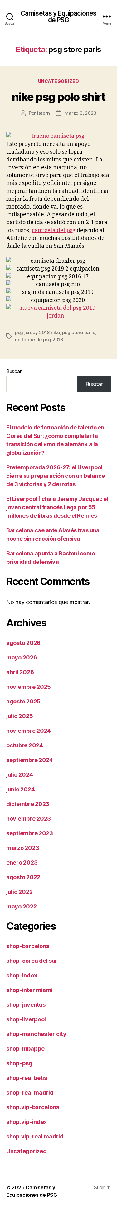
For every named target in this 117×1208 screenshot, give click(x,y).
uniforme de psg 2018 (39, 340)
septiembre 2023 (29, 833)
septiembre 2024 (29, 760)
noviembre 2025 (28, 686)
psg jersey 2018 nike (37, 332)
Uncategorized (58, 81)
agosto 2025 (23, 701)
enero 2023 (21, 862)
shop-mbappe (25, 1048)
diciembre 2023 (27, 804)
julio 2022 (19, 892)
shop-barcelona (27, 946)
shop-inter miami (29, 990)
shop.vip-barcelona (32, 1107)
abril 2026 (20, 672)
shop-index (21, 975)
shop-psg (19, 1063)
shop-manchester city (36, 1034)
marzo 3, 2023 (80, 113)
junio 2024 (20, 789)
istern (43, 113)
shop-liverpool (26, 1019)
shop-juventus (26, 1004)
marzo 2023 (22, 848)
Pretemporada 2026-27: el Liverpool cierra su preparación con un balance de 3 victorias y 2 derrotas (55, 475)
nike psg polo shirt (58, 97)
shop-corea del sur (31, 960)
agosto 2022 (23, 877)
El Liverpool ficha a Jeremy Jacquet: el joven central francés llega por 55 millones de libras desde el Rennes (57, 507)
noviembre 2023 (28, 818)
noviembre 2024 (28, 730)
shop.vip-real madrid (35, 1136)
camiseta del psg (54, 230)
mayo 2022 (21, 906)
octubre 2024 (24, 745)
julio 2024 (19, 774)
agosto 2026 (23, 643)
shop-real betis (26, 1078)
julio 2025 (19, 716)
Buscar (13, 371)
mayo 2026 (21, 657)
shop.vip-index (26, 1122)
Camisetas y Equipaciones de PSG (58, 16)
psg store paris (78, 332)
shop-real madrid (30, 1092)
